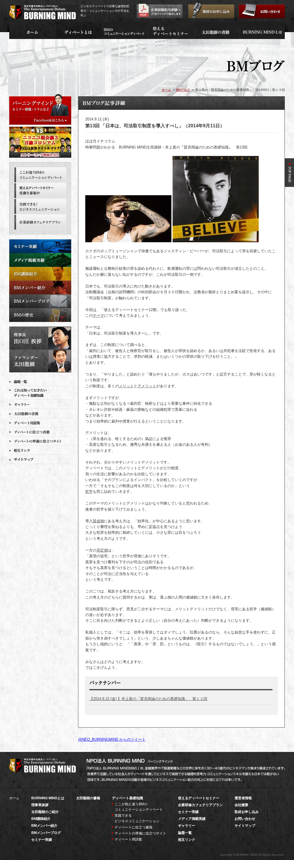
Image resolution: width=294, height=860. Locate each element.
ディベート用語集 (128, 839)
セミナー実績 (41, 840)
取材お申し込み (247, 812)
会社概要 (241, 805)
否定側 (102, 550)
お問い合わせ (245, 819)
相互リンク (186, 840)
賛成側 (98, 521)
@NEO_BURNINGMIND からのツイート (112, 739)
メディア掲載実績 (192, 819)
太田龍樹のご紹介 (45, 812)
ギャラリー (186, 826)
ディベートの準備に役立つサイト (140, 833)
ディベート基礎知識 (127, 798)
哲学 (89, 491)
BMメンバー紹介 (44, 826)
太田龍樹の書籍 (88, 798)
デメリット (147, 386)
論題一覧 (185, 833)
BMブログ (183, 89)
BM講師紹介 (41, 819)
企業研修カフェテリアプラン (200, 805)
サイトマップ (245, 826)
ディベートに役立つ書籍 (133, 827)
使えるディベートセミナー (198, 798)
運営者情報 (243, 798)
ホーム (166, 89)
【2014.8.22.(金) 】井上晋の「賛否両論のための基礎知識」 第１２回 (148, 699)
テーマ (98, 315)
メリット (126, 386)
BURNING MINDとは (47, 798)
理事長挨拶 (40, 805)
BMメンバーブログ (46, 833)
